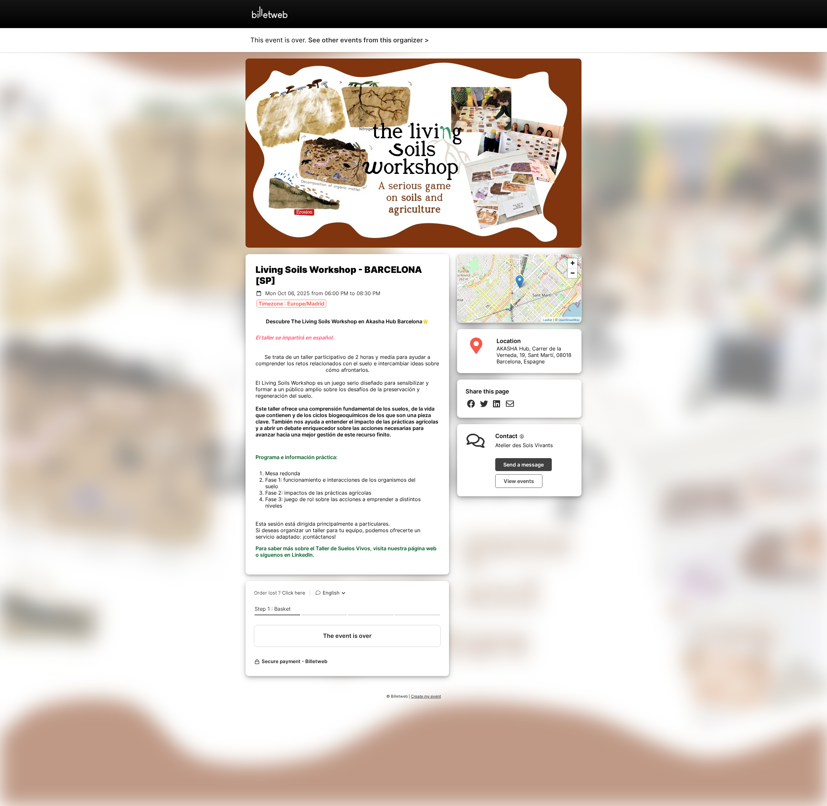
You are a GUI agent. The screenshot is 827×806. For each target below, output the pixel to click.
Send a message (523, 464)
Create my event (426, 696)
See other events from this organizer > (368, 40)
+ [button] (573, 263)
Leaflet (547, 320)
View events (519, 481)
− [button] (573, 273)
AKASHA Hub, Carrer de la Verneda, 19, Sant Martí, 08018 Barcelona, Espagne (534, 355)
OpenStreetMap (569, 320)
